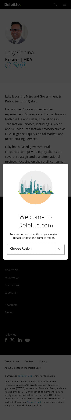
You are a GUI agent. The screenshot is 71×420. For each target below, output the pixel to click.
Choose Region (21, 248)
